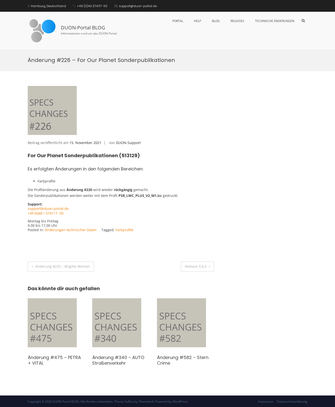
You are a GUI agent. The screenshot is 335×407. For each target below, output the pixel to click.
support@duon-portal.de (48, 208)
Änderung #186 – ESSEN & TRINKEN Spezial (146, 360)
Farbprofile (124, 229)
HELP (197, 21)
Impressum (265, 401)
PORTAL (177, 21)
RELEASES (237, 21)
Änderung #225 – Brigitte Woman (62, 266)
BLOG (216, 21)
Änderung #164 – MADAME (82, 357)
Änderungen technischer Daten (71, 229)
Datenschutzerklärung (292, 401)
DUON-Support (128, 142)
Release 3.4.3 (195, 266)
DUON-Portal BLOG (83, 27)
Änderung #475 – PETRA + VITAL (209, 360)
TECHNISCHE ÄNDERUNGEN (274, 21)
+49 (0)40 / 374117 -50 (46, 213)
